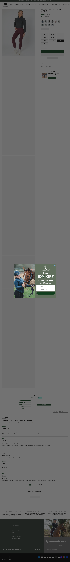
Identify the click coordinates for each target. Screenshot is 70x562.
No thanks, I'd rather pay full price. (45, 295)
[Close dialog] (55, 265)
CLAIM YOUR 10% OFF (45, 293)
